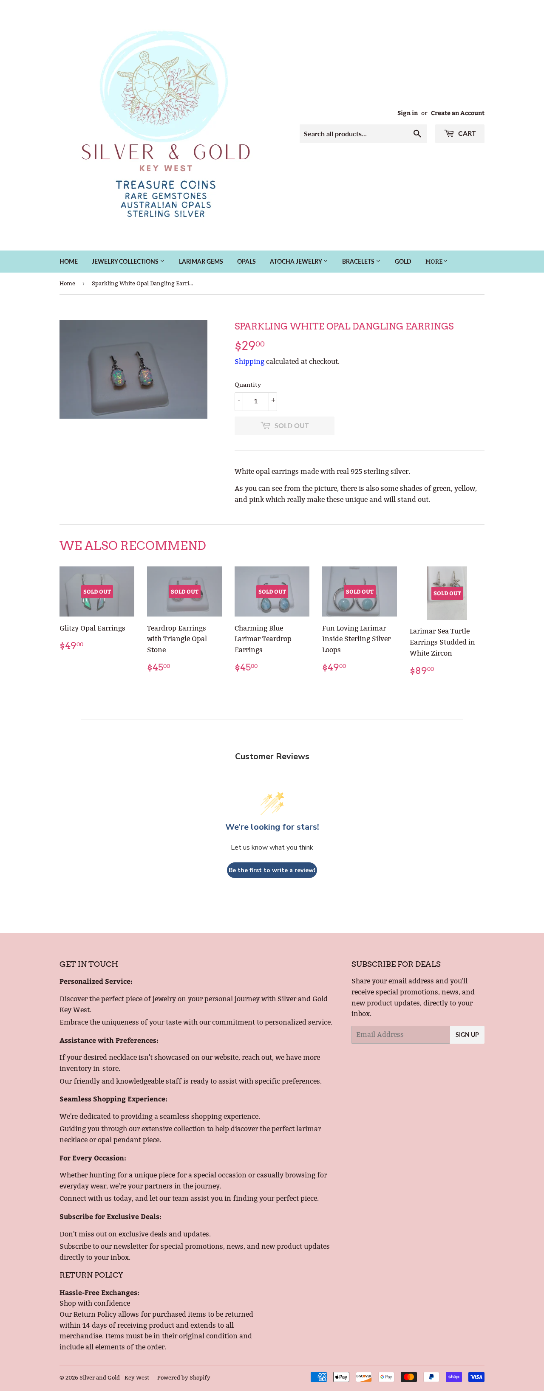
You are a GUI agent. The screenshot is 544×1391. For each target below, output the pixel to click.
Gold (403, 261)
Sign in (407, 113)
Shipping (249, 362)
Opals (246, 261)
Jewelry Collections (126, 261)
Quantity (248, 385)
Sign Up (467, 1034)
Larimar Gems (201, 261)
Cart (466, 133)
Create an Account (457, 113)
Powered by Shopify (183, 1377)
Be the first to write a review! (272, 870)
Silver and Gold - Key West (114, 1377)
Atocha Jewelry (296, 261)
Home (69, 261)
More (434, 261)
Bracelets (359, 261)
